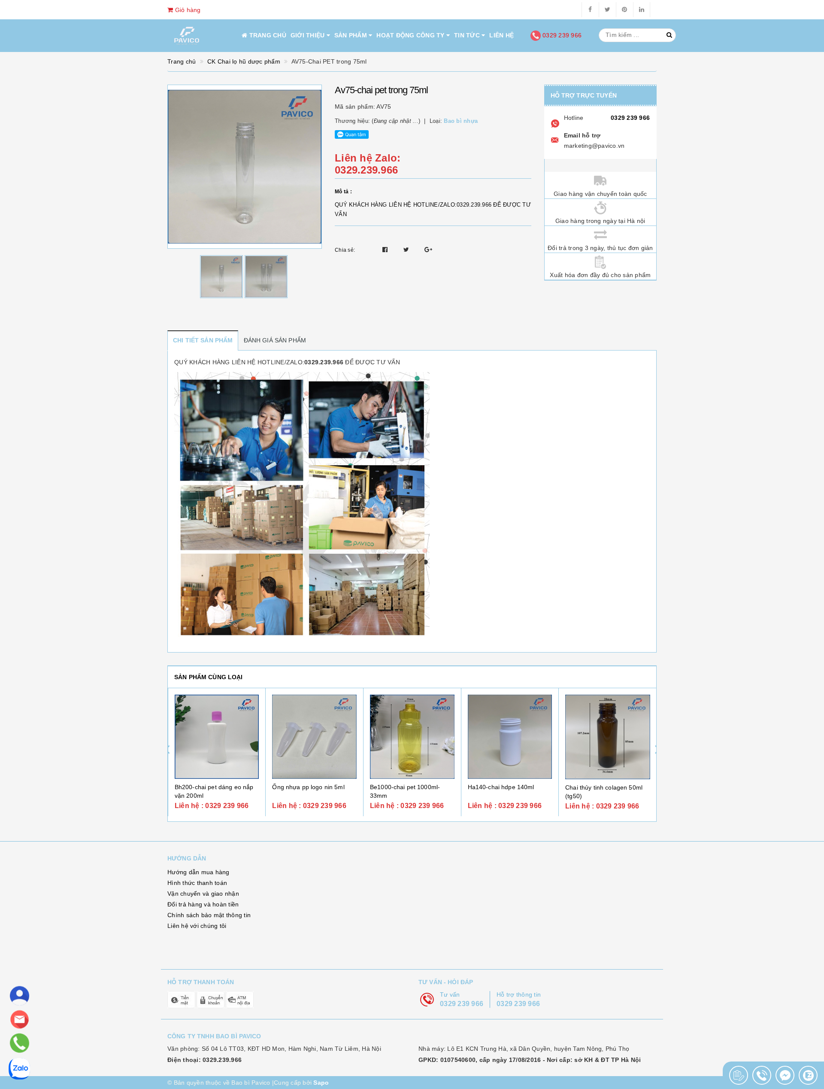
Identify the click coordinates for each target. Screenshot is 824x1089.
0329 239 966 (561, 35)
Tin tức (468, 35)
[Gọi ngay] (738, 1075)
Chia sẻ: (345, 250)
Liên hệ (501, 35)
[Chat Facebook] (785, 1075)
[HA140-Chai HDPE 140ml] (510, 737)
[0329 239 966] (19, 1043)
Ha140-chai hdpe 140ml (501, 787)
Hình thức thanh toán (197, 882)
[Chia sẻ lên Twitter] (407, 250)
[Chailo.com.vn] (186, 36)
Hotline (574, 117)
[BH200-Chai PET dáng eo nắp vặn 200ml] (217, 737)
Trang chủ (266, 35)
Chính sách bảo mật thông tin (209, 915)
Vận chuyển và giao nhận (203, 893)
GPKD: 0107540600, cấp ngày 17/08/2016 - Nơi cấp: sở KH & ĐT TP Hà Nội (529, 1059)
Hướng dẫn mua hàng (198, 872)
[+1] (428, 250)
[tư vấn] (19, 996)
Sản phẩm (351, 35)
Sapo (321, 1082)
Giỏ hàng (186, 9)
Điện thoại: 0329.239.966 (204, 1059)
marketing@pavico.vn (594, 145)
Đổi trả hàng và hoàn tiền (203, 904)
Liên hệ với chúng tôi (196, 925)
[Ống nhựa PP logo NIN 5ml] (314, 737)
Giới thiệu (309, 35)
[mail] (19, 1019)
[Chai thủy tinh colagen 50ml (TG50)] (607, 737)
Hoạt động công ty (411, 35)
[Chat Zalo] (808, 1075)
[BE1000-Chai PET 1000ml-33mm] (412, 737)
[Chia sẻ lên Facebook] (386, 250)
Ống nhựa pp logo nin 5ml (308, 787)
